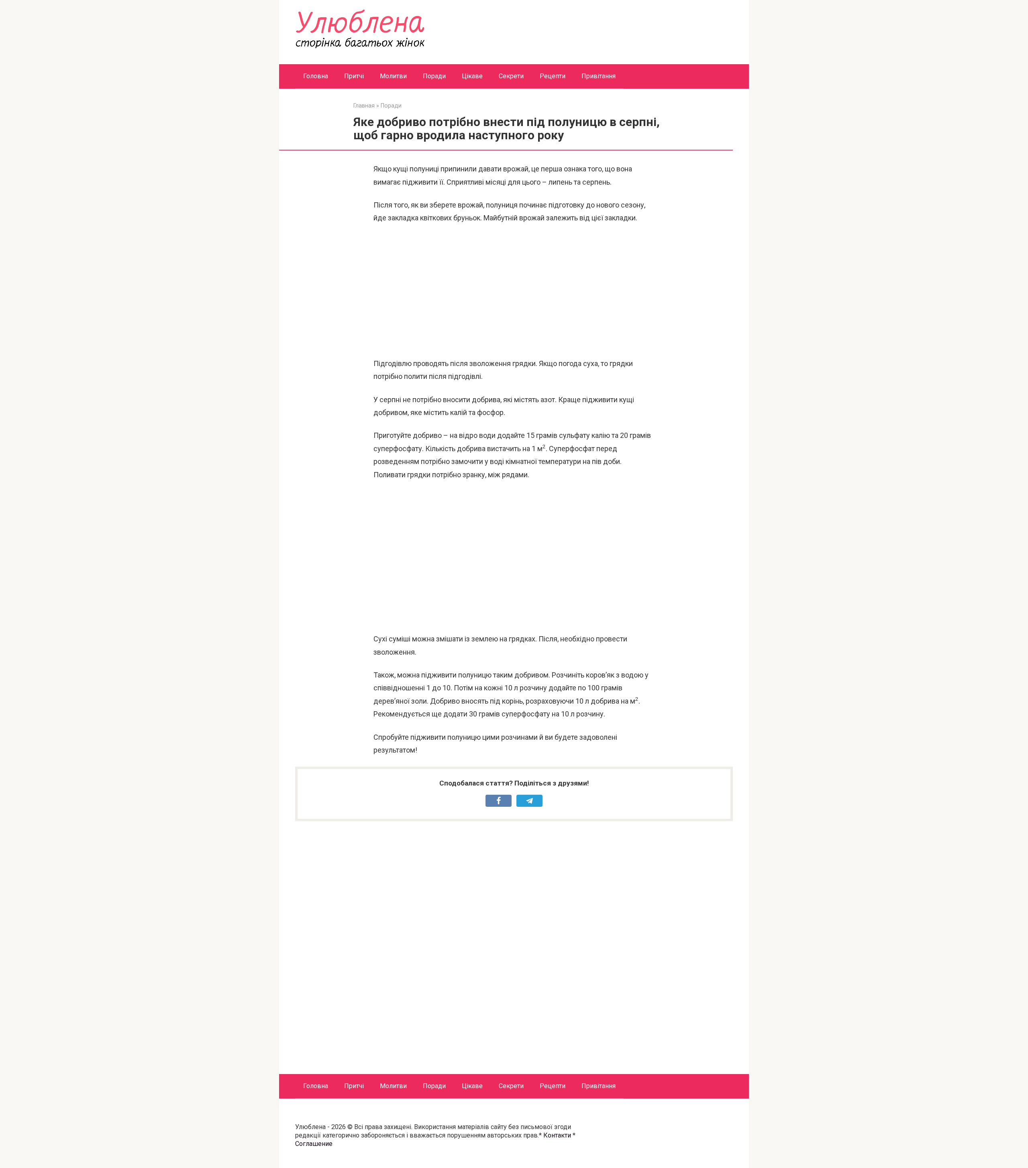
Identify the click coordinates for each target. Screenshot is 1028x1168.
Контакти (557, 1135)
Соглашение (313, 1144)
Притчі (354, 76)
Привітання (598, 76)
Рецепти (552, 76)
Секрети (511, 76)
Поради (434, 76)
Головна (315, 76)
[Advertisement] (514, 291)
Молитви (393, 76)
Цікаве (472, 76)
